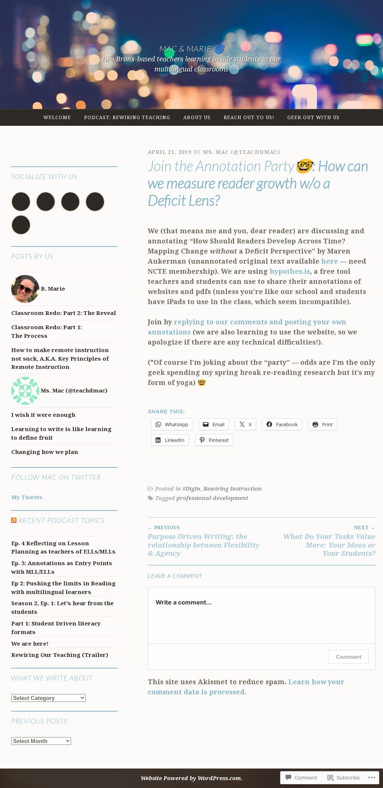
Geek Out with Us (313, 117)
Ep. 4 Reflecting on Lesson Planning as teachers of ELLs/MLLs (63, 547)
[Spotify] (95, 202)
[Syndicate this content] (13, 520)
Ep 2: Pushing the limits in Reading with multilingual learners (63, 587)
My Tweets (27, 497)
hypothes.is (290, 271)
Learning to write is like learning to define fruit (61, 433)
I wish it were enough (43, 414)
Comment (348, 657)
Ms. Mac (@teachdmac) (241, 151)
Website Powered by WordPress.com (191, 778)
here (329, 261)
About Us (197, 117)
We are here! (30, 643)
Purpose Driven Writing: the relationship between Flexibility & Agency (204, 541)
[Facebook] (21, 202)
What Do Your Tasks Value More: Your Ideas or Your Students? (329, 541)
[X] (45, 202)
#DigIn (191, 488)
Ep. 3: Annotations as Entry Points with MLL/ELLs (61, 567)
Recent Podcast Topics (61, 520)
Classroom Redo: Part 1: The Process (46, 331)
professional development (212, 497)
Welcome (57, 117)
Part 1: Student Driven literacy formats (56, 627)
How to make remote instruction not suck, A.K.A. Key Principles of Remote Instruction (60, 358)
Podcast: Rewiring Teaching (127, 117)
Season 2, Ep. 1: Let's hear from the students (62, 607)
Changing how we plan (44, 451)
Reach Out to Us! (249, 117)
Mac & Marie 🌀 (191, 49)
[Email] (70, 202)
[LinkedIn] (21, 225)
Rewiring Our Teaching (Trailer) (59, 654)
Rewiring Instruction (232, 488)
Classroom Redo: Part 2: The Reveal (63, 312)
